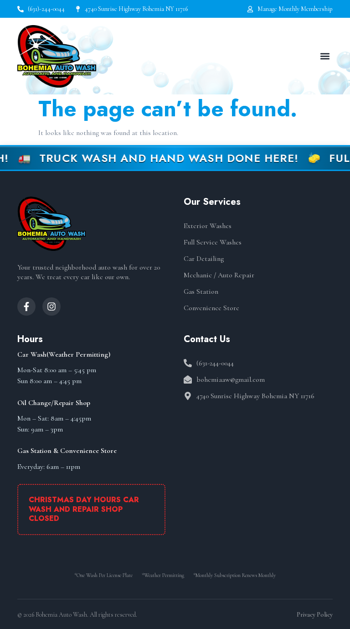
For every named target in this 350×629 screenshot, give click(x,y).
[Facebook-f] (26, 306)
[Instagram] (51, 306)
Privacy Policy (315, 615)
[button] (325, 56)
